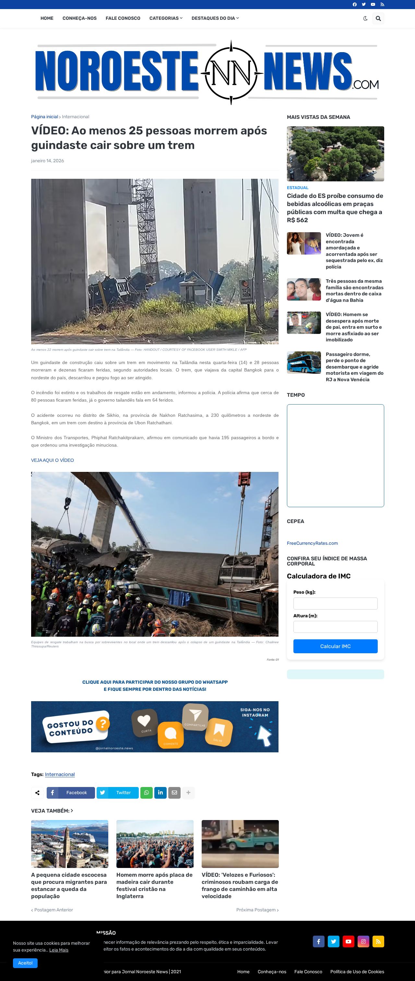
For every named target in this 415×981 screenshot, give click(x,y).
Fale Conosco (308, 972)
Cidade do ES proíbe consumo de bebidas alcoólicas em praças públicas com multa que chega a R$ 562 (335, 207)
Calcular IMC (335, 646)
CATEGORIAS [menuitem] (164, 18)
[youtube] (373, 4)
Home (243, 972)
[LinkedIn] (160, 793)
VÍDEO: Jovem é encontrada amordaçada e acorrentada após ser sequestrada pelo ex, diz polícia (354, 251)
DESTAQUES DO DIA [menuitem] (213, 18)
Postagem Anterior (53, 910)
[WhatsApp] (146, 793)
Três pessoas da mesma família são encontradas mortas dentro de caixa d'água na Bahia (355, 290)
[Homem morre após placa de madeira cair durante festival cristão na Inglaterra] (155, 844)
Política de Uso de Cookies (357, 972)
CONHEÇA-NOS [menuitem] (80, 18)
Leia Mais (58, 950)
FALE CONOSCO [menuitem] (123, 18)
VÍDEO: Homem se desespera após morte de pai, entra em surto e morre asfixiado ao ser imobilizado (354, 327)
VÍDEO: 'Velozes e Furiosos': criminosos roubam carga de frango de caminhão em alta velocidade (240, 885)
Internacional (75, 117)
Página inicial (44, 117)
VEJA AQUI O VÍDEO (52, 460)
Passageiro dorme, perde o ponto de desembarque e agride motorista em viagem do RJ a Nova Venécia (355, 366)
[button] (365, 18)
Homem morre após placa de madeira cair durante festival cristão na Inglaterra (154, 885)
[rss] (382, 4)
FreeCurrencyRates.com (312, 543)
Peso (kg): (304, 592)
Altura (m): (305, 616)
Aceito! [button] (25, 963)
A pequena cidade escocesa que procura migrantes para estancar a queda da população (69, 885)
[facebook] (355, 4)
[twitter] (364, 4)
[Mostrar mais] (188, 793)
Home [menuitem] (47, 18)
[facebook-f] (319, 941)
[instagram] (363, 941)
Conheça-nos (272, 972)
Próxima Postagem (256, 910)
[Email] (174, 793)
